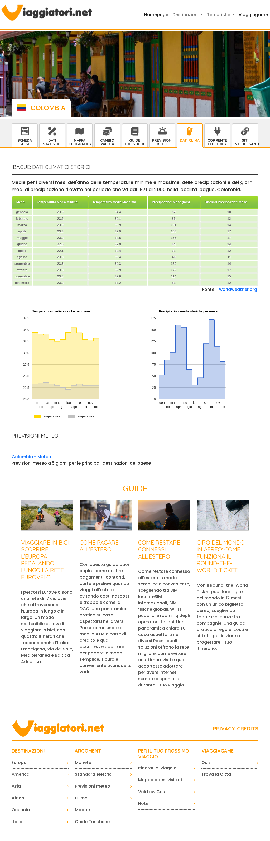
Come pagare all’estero (99, 546)
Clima (81, 798)
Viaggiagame (253, 15)
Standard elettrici (94, 774)
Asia (16, 786)
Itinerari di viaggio (157, 768)
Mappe (82, 810)
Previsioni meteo (92, 786)
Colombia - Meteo (31, 457)
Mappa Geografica (80, 142)
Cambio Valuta (107, 142)
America (21, 774)
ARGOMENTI (89, 751)
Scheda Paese (24, 142)
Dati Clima (190, 140)
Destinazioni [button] (186, 15)
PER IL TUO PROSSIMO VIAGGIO (163, 753)
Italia (17, 822)
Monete (83, 762)
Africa (18, 798)
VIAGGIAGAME (217, 751)
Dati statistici (52, 142)
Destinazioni (28, 751)
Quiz (206, 762)
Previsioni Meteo (162, 142)
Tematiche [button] (219, 15)
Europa (19, 762)
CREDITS (247, 728)
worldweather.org (238, 289)
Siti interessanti (246, 142)
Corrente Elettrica (217, 142)
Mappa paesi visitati (160, 780)
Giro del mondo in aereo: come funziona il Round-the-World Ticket (221, 556)
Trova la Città (216, 774)
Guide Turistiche (134, 142)
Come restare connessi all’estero (159, 549)
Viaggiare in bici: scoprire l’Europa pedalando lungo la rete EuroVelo (45, 560)
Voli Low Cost (152, 792)
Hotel (144, 803)
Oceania (21, 810)
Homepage (156, 15)
